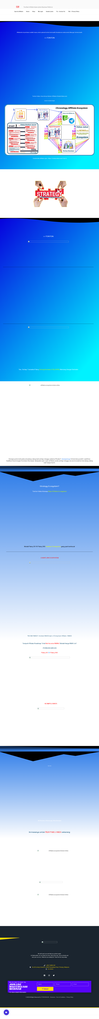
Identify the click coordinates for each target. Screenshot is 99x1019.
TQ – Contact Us (60, 11)
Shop (33, 11)
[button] (6, 1012)
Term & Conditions (60, 997)
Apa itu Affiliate (18, 11)
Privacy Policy (70, 997)
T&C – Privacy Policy (73, 11)
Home (27, 11)
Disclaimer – (53, 997)
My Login (40, 11)
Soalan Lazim (49, 11)
